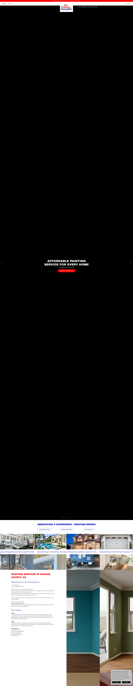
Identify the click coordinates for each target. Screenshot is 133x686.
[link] (66, 3)
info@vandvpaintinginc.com (17, 603)
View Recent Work (44, 529)
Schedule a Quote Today (66, 270)
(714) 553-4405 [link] (92, 7)
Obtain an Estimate (66, 529)
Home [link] (4, 3)
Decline (116, 682)
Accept (126, 682)
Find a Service (89, 529)
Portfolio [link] (128, 3)
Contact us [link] (10, 3)
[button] (62, 517)
